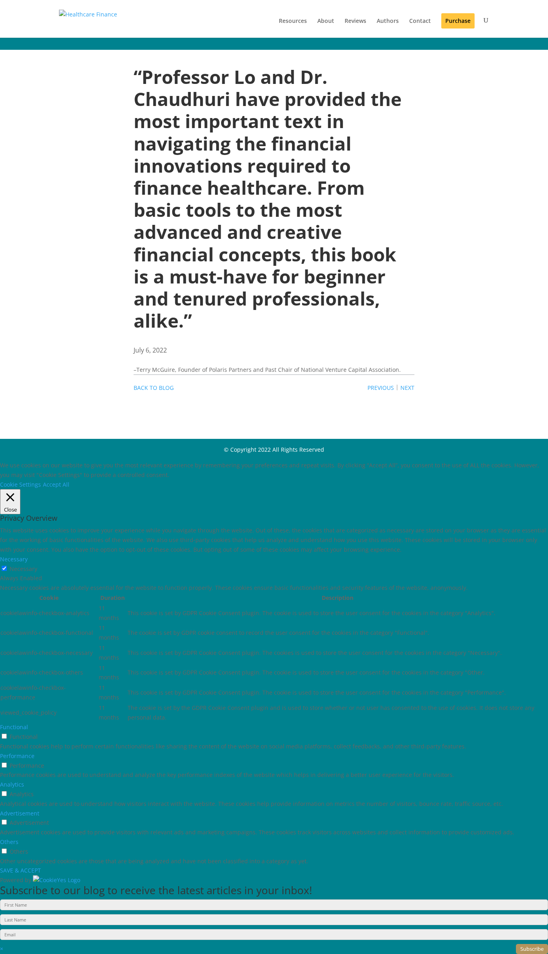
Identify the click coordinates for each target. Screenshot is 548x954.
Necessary (23, 569)
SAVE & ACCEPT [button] (20, 870)
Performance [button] (17, 756)
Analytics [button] (12, 784)
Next (407, 387)
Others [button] (9, 842)
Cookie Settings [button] (20, 484)
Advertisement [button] (19, 813)
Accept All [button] (56, 484)
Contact (420, 20)
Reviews (355, 20)
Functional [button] (14, 727)
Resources (293, 20)
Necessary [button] (14, 559)
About (325, 20)
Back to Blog (154, 387)
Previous (380, 387)
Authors (388, 20)
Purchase (458, 20)
